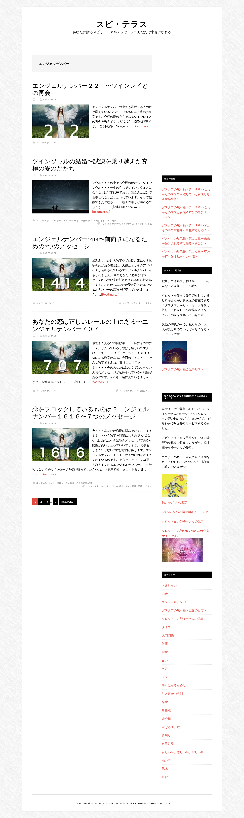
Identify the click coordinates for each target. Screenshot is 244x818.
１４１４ (147, 303)
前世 (90, 220)
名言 (165, 668)
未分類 (166, 718)
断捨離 (166, 710)
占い (165, 660)
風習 (165, 777)
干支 (165, 677)
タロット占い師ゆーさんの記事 (72, 220)
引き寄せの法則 (172, 693)
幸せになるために (102, 220)
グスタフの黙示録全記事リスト (183, 369)
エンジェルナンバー (46, 142)
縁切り (166, 735)
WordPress (154, 803)
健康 (165, 643)
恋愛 (114, 220)
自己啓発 (168, 743)
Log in (166, 803)
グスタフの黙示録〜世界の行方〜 (184, 610)
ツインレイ (141, 223)
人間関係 (168, 635)
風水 (165, 768)
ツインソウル (128, 223)
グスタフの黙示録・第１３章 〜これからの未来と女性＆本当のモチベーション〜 (186, 212)
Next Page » (68, 501)
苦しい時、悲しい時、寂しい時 (183, 752)
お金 (165, 593)
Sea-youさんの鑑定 (174, 502)
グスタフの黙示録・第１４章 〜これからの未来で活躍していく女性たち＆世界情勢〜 (186, 194)
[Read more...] (143, 126)
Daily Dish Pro (107, 803)
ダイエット (169, 627)
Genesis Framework (132, 803)
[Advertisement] (187, 114)
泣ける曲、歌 (171, 727)
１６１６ (147, 486)
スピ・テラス (122, 24)
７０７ (148, 390)
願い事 (166, 760)
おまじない (169, 585)
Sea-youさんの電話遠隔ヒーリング (185, 512)
